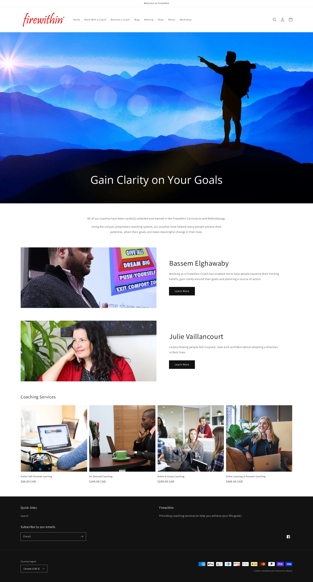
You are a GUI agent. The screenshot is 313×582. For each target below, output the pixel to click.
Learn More (182, 291)
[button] (275, 20)
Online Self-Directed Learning (36, 476)
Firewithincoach (268, 571)
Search (25, 515)
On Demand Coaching (101, 476)
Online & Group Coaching (171, 476)
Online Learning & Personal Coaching (246, 476)
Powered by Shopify (283, 571)
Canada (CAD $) (32, 568)
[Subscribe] (82, 536)
